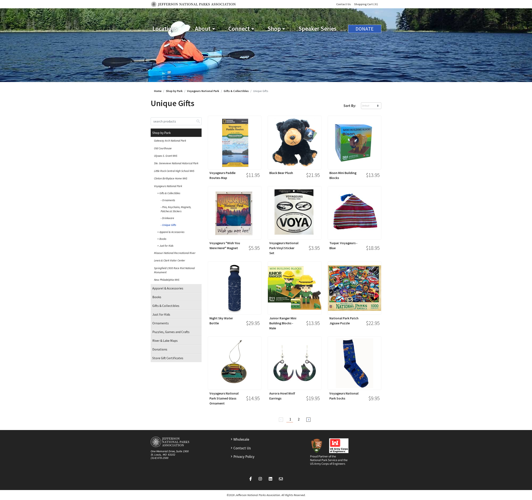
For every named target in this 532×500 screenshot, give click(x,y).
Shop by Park (174, 91)
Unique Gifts (169, 225)
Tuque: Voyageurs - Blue (343, 245)
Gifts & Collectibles (236, 91)
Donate (365, 29)
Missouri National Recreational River (175, 253)
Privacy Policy (243, 456)
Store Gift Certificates (167, 358)
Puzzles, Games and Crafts (171, 332)
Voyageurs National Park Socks (343, 395)
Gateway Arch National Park (170, 140)
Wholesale (241, 439)
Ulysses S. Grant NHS (165, 156)
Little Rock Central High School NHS (174, 171)
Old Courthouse (163, 148)
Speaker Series (317, 28)
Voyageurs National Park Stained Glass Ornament (224, 398)
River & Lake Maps (165, 340)
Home (157, 91)
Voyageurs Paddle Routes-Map (222, 175)
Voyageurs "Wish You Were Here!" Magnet (224, 245)
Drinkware (168, 218)
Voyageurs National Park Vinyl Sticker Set (283, 248)
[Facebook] (250, 479)
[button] (167, 28)
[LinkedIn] (270, 479)
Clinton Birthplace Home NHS (170, 178)
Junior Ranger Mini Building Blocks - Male (282, 323)
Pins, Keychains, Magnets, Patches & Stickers (176, 209)
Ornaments (168, 200)
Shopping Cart (365, 4)
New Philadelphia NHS (166, 280)
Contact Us (343, 4)
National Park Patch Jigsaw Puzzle (343, 320)
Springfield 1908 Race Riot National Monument (174, 270)
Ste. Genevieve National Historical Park (176, 163)
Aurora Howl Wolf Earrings (282, 395)
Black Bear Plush (281, 173)
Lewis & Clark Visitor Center (169, 260)
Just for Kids (166, 246)
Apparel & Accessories (171, 232)
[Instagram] (260, 479)
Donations (159, 349)
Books (162, 239)
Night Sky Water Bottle (221, 320)
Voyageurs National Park (203, 91)
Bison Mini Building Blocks (342, 175)
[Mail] (281, 479)
